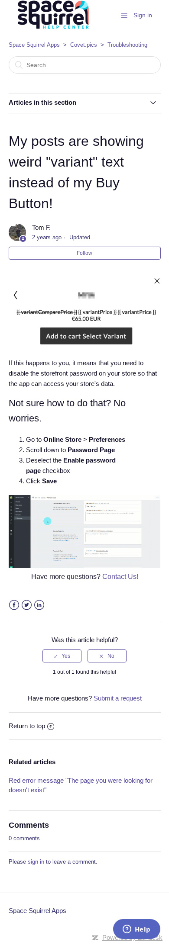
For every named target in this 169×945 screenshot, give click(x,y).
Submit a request (118, 698)
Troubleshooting (127, 45)
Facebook (14, 605)
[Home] (52, 28)
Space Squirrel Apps (34, 45)
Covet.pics (83, 45)
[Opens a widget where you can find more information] (136, 930)
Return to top (27, 726)
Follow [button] (84, 253)
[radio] (61, 655)
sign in (36, 861)
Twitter (26, 605)
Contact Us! (120, 576)
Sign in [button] (142, 15)
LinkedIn (39, 605)
